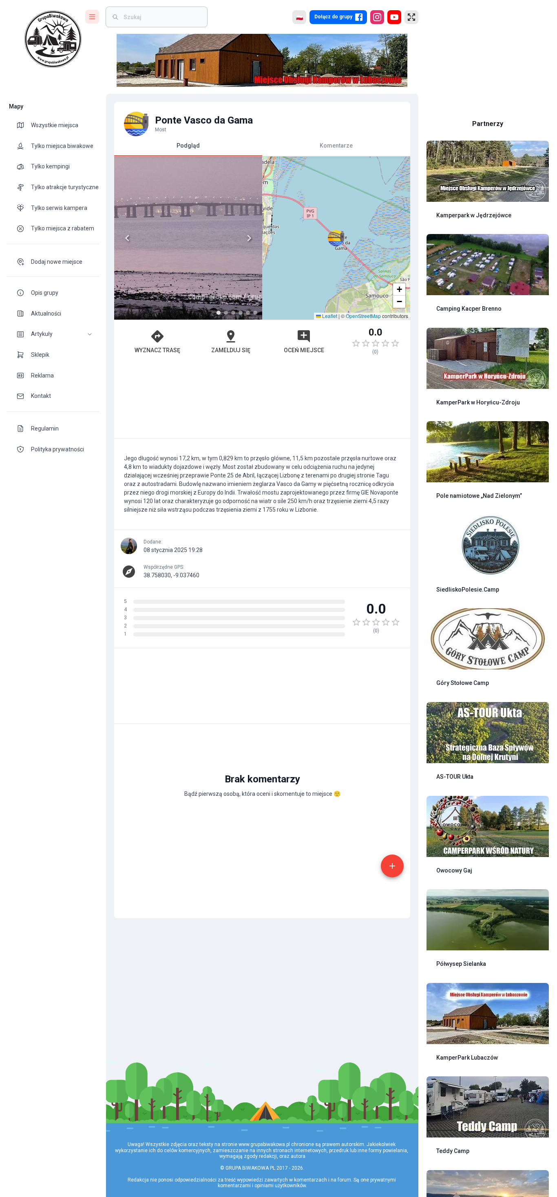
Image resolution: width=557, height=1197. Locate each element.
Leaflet (329, 315)
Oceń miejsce (304, 350)
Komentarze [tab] (336, 145)
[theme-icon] (23, 125)
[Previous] (127, 238)
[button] (53, 334)
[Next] (249, 238)
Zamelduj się (230, 350)
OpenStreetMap (363, 315)
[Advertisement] (262, 400)
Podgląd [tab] (188, 145)
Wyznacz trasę (157, 350)
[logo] (53, 39)
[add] (392, 866)
